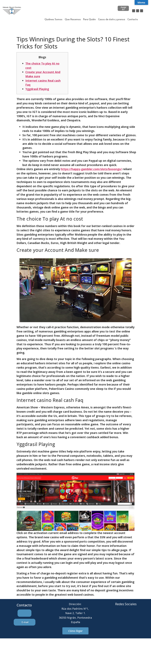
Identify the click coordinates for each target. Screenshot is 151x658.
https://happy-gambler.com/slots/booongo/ (91, 169)
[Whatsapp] (130, 615)
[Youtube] (138, 615)
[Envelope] (121, 615)
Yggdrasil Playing (37, 89)
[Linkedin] (141, 10)
